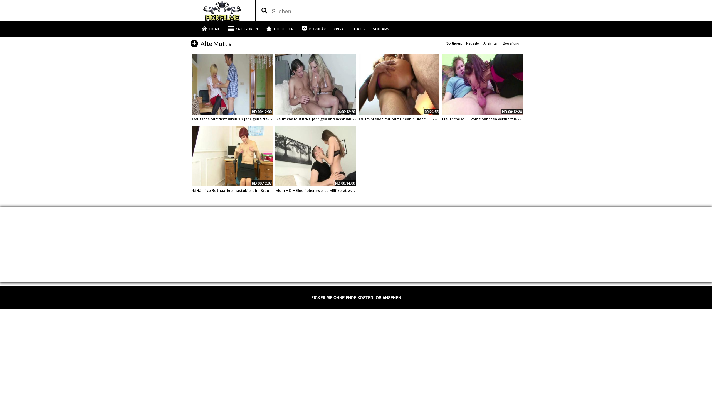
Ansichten (490, 43)
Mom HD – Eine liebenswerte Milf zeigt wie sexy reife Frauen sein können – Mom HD (352, 190)
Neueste (472, 43)
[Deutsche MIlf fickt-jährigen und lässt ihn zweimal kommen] (315, 84)
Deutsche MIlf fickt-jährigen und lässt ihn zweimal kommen (329, 118)
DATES (359, 29)
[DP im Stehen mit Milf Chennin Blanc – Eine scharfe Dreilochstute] (399, 84)
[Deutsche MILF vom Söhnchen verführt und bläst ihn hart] (482, 84)
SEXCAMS (381, 29)
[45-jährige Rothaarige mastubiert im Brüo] (232, 156)
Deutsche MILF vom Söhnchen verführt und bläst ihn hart (494, 118)
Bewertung (511, 43)
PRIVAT (340, 29)
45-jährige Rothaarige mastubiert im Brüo (230, 190)
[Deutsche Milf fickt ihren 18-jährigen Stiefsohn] (232, 84)
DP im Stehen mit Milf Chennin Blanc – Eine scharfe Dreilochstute (419, 118)
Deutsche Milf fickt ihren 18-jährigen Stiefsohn (235, 118)
